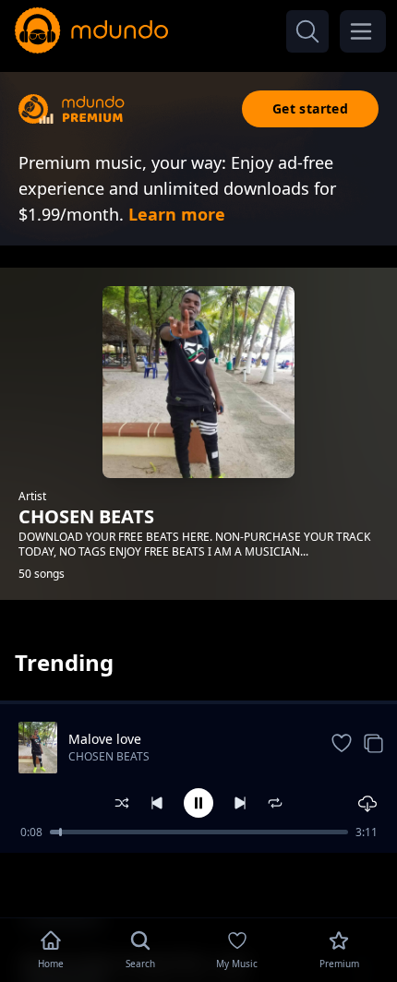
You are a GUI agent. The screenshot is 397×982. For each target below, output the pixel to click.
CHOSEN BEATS (109, 756)
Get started (310, 108)
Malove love (104, 739)
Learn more (176, 214)
